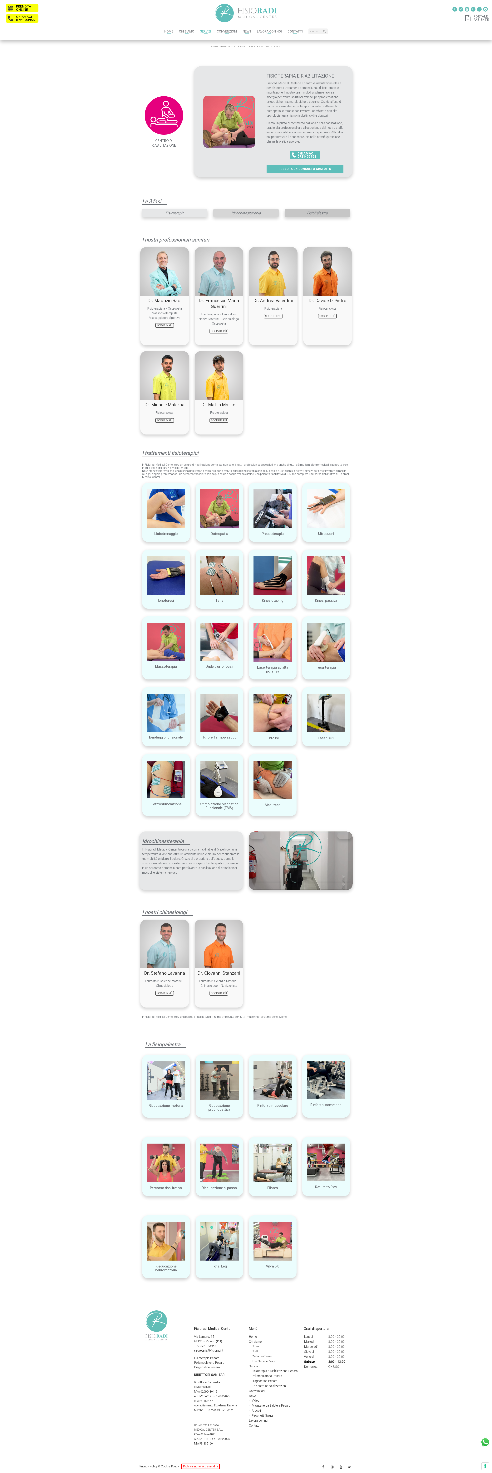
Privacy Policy (148, 1466)
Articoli (256, 1410)
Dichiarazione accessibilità (200, 1466)
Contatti (295, 31)
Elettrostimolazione (166, 804)
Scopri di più (165, 325)
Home (168, 31)
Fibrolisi (273, 738)
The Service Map (263, 1361)
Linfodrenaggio (166, 534)
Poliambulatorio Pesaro (209, 1362)
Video (255, 1400)
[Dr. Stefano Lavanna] (164, 944)
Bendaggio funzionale (166, 737)
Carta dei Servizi (262, 1356)
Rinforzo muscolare (272, 1106)
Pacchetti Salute (262, 1415)
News (247, 31)
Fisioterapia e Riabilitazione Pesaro (275, 1371)
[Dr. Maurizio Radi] (164, 271)
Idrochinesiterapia (246, 213)
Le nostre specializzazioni (269, 1386)
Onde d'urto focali (219, 666)
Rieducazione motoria (166, 1106)
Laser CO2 (326, 738)
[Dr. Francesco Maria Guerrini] (219, 271)
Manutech (273, 805)
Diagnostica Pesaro (207, 1367)
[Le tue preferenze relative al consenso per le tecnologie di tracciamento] (485, 1466)
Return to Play (326, 1187)
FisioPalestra (317, 213)
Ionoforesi (166, 600)
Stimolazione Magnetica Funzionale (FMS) (219, 806)
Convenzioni (227, 31)
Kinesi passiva (326, 600)
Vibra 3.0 (272, 1266)
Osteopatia (219, 534)
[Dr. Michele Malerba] (164, 375)
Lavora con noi (269, 31)
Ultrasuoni (326, 534)
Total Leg (219, 1266)
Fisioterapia (174, 213)
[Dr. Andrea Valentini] (273, 271)
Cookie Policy (170, 1466)
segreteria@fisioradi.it (208, 1350)
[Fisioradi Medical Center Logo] (246, 13)
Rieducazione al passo (219, 1188)
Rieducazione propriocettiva (219, 1107)
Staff (255, 1351)
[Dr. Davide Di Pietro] (327, 271)
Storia (255, 1346)
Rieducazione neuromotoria (166, 1268)
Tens (219, 600)
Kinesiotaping (272, 600)
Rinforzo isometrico (326, 1105)
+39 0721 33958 (205, 1346)
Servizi (205, 31)
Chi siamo (186, 31)
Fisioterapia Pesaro (206, 1358)
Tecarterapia (326, 667)
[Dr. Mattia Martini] (219, 375)
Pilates (272, 1188)
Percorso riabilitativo (166, 1188)
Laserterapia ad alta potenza (272, 669)
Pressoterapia (273, 534)
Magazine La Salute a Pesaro (271, 1405)
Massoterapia (166, 666)
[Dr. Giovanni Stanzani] (219, 944)
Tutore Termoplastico (219, 737)
